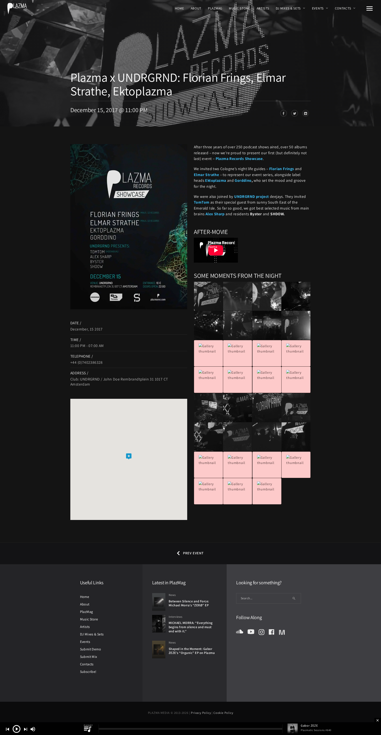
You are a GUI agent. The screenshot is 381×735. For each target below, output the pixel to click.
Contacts (343, 8)
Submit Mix (88, 656)
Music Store (239, 8)
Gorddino (243, 180)
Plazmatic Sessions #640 (316, 730)
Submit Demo (90, 649)
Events (318, 8)
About (196, 8)
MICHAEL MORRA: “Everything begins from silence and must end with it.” (191, 627)
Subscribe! (88, 671)
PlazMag (215, 8)
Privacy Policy (201, 713)
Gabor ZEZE (309, 726)
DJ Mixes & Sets (288, 8)
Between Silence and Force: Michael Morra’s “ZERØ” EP (189, 603)
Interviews (175, 616)
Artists (263, 8)
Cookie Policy (223, 713)
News (172, 595)
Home (179, 8)
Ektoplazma (215, 180)
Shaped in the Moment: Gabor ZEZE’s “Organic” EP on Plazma (192, 651)
